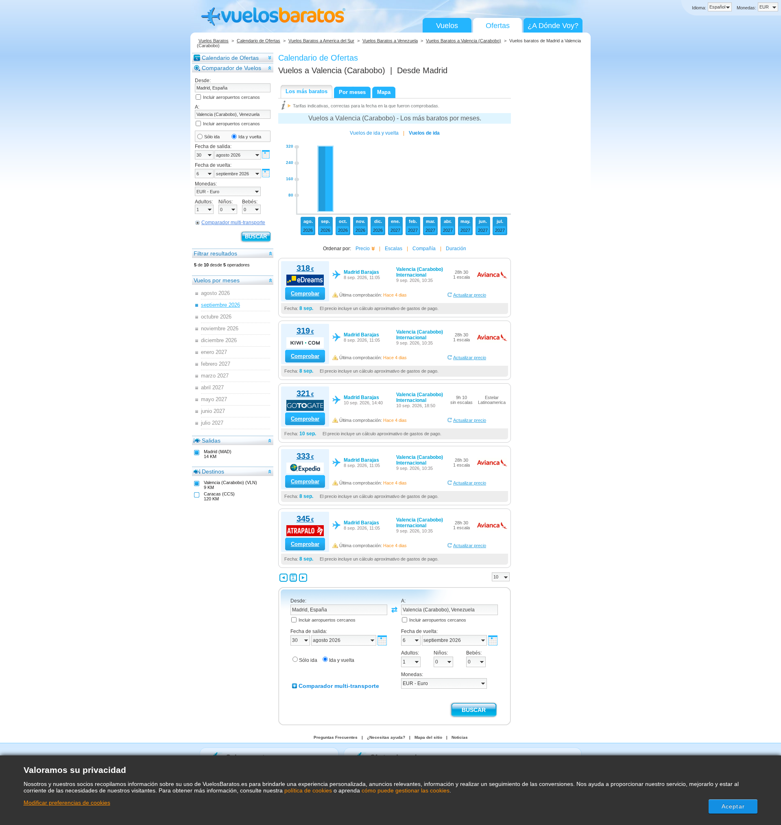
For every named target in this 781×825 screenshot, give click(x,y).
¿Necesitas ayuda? (386, 737)
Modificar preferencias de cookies (67, 802)
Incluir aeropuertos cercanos (231, 97)
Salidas (211, 440)
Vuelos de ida (424, 133)
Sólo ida (212, 136)
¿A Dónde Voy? (553, 26)
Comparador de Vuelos (231, 68)
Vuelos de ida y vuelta (374, 133)
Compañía (424, 248)
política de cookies (308, 790)
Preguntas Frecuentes (336, 737)
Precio (363, 248)
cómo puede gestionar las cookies (405, 790)
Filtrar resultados (215, 253)
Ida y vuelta (249, 136)
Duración (456, 248)
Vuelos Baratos (214, 40)
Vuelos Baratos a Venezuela (390, 40)
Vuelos (447, 26)
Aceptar (733, 806)
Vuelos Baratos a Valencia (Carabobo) (463, 40)
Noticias (460, 737)
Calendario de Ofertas (258, 40)
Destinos (213, 471)
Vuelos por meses (217, 280)
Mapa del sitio (428, 737)
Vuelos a (331, 70)
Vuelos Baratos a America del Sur (321, 40)
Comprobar (305, 293)
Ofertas (498, 26)
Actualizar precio (469, 294)
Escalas (393, 248)
